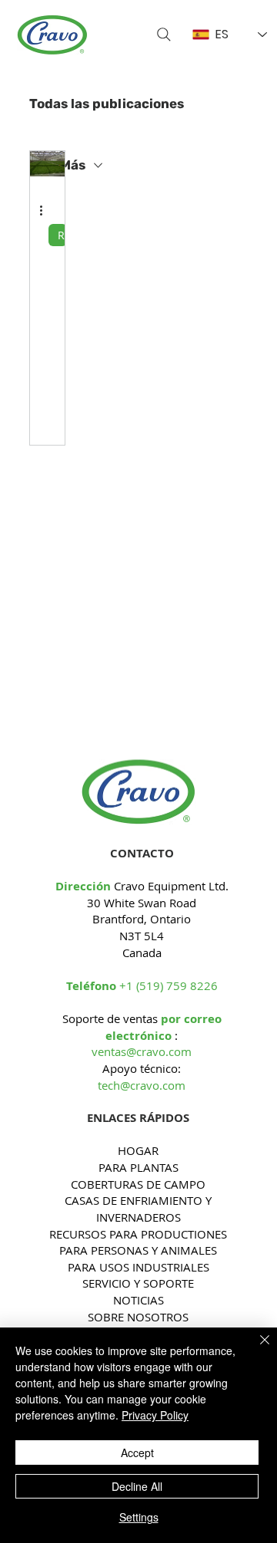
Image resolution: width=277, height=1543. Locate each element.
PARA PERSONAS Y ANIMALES (138, 1250)
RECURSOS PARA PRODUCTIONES (138, 1234)
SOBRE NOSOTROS (138, 1316)
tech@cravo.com (141, 1085)
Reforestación (62, 235)
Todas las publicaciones (106, 103)
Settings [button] (139, 1517)
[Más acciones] (46, 211)
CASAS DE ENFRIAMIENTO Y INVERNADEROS (138, 1209)
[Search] (164, 34)
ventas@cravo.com (142, 1051)
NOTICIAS (138, 1300)
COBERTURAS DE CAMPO (138, 1184)
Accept (137, 1452)
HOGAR (138, 1150)
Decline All (137, 1486)
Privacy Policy (155, 1415)
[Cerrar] (255, 1349)
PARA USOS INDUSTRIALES (138, 1267)
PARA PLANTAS (138, 1167)
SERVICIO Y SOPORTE (138, 1283)
